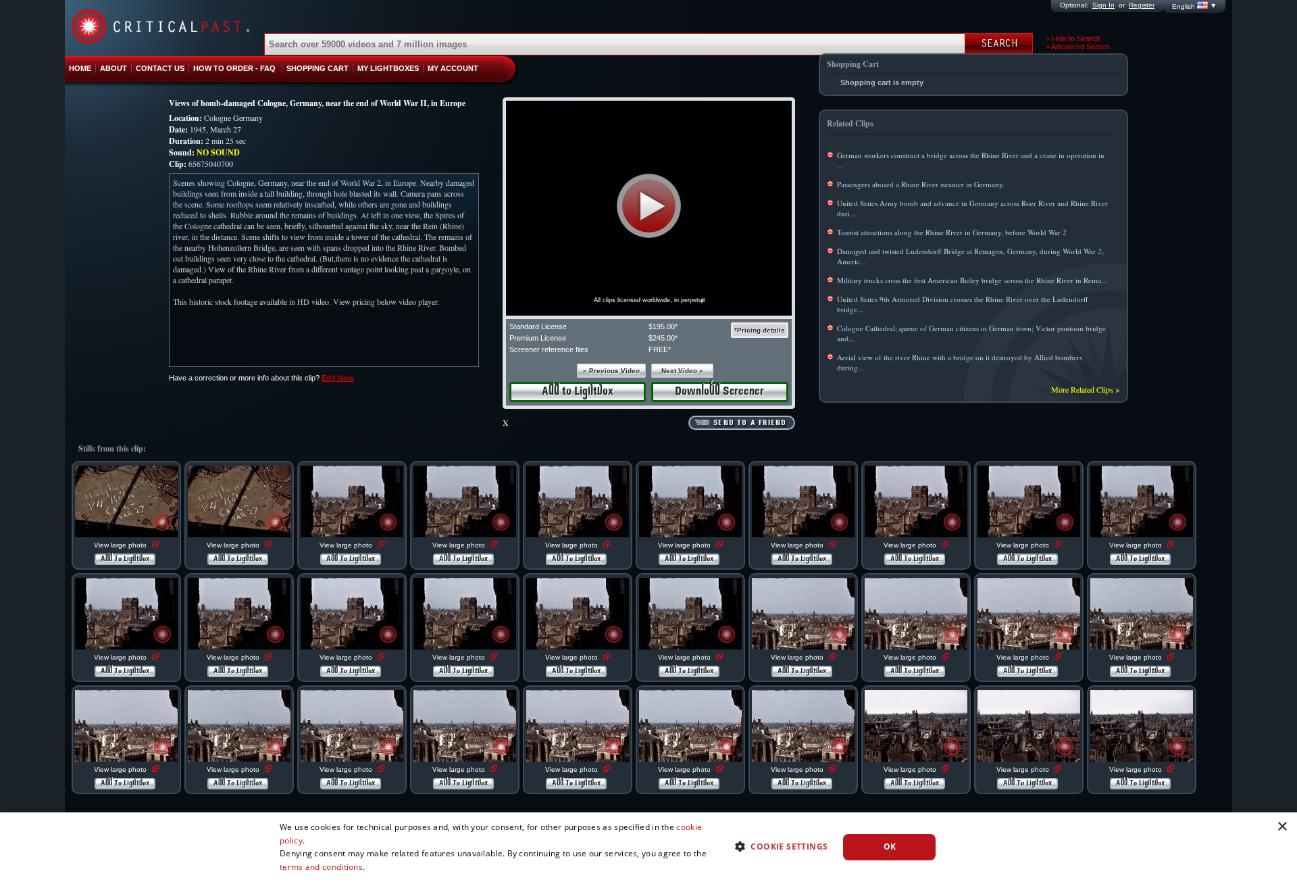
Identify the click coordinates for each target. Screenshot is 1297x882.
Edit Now (338, 378)
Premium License (537, 338)
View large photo (121, 545)
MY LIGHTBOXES (388, 68)
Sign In (1103, 5)
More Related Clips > (1085, 389)
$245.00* (663, 338)
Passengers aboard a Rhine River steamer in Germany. (920, 184)
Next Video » (682, 370)
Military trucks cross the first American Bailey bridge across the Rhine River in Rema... (972, 280)
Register (1141, 5)
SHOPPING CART (317, 68)
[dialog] (648, 847)
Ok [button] (890, 846)
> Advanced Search (1078, 47)
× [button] (1282, 827)
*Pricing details (759, 330)
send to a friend (749, 423)
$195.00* (663, 326)
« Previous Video (611, 370)
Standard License (538, 326)
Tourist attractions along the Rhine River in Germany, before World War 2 (952, 232)
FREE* (659, 349)
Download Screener (719, 392)
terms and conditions (321, 867)
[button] (649, 206)
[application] (649, 208)
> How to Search (1073, 38)
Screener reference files (548, 349)
